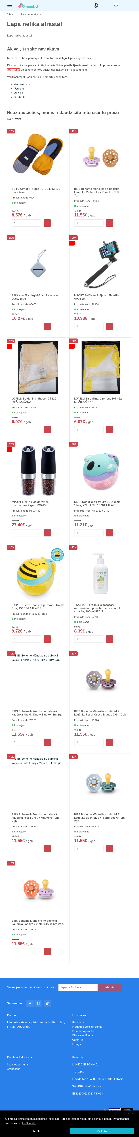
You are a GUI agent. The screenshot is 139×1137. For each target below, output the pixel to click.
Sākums (11, 14)
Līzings (76, 1044)
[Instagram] (38, 1003)
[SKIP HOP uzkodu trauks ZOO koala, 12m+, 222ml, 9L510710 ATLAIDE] (100, 470)
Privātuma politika (83, 1031)
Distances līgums (83, 1035)
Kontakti (19, 97)
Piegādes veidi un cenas (87, 1026)
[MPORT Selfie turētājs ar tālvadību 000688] (100, 264)
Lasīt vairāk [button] (29, 1123)
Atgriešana (13, 1069)
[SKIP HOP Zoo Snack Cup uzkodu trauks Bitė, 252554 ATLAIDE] (38, 574)
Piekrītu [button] (102, 1131)
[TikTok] (47, 1003)
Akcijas (18, 93)
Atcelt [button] (131, 1113)
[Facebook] (30, 1003)
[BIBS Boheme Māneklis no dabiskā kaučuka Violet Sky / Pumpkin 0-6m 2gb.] (100, 157)
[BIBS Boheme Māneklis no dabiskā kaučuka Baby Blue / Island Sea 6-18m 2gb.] (100, 783)
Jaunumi (19, 88)
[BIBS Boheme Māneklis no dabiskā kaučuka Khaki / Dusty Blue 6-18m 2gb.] (38, 680)
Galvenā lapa (22, 84)
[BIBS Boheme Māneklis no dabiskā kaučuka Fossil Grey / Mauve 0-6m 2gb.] (100, 680)
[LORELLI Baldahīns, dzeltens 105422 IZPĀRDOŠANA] (100, 367)
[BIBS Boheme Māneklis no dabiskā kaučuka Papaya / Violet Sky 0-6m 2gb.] (38, 889)
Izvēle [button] (36, 1131)
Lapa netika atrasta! (31, 14)
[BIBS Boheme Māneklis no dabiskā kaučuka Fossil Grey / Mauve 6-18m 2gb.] (38, 783)
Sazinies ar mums (18, 1064)
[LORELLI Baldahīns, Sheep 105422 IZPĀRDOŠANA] (38, 367)
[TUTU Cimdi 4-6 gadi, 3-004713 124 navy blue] (38, 157)
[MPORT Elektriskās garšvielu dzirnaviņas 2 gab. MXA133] (38, 470)
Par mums (78, 1022)
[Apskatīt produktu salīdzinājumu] (106, 5)
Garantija (77, 1039)
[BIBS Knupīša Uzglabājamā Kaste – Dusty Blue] (38, 264)
